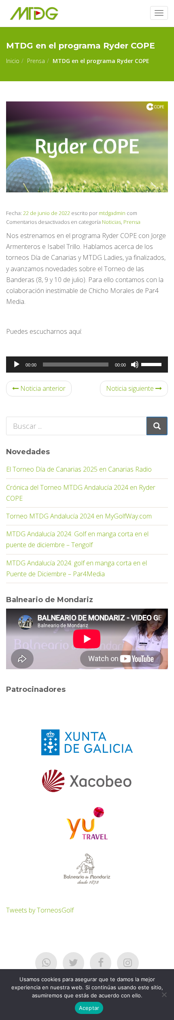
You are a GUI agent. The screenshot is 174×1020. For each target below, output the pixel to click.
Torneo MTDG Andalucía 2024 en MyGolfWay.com (79, 516)
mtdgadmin (112, 213)
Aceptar (89, 1008)
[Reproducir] (17, 364)
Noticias (111, 221)
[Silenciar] (135, 364)
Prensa (36, 61)
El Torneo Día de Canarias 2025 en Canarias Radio (79, 469)
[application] (87, 364)
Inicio (12, 61)
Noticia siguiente (130, 388)
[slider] (152, 363)
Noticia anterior (42, 388)
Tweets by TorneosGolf (40, 910)
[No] (164, 994)
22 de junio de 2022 (46, 213)
